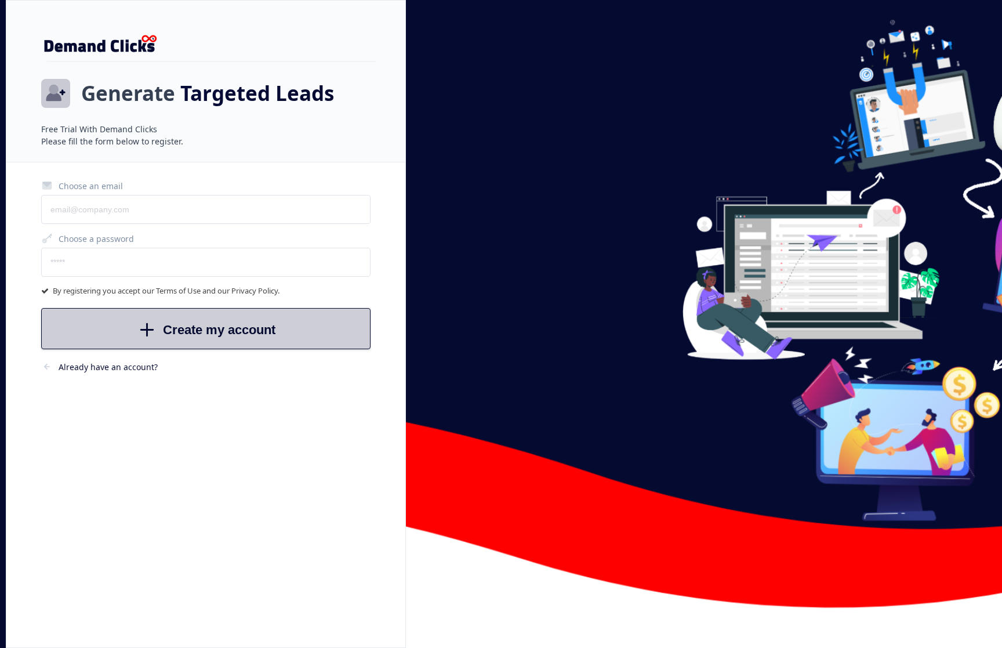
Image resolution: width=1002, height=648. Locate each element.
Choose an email (91, 185)
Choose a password (96, 238)
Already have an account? (108, 366)
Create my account (219, 330)
